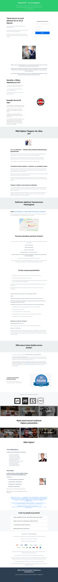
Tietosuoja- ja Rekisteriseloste (29, 579)
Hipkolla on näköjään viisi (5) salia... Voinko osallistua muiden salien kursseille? (28, 517)
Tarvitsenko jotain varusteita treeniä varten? (22, 524)
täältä (17, 365)
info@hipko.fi (29, 363)
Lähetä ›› (42, 32)
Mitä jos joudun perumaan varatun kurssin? (21, 528)
